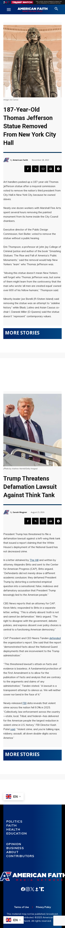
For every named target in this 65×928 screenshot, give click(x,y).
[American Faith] (6, 160)
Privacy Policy (43, 907)
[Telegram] (58, 168)
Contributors (20, 856)
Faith (11, 825)
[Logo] (33, 9)
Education (16, 833)
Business (15, 848)
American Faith (20, 160)
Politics (14, 821)
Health (13, 829)
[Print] (50, 168)
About (12, 852)
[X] (35, 168)
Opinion (14, 844)
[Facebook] (27, 168)
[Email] (43, 168)
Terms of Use (21, 907)
